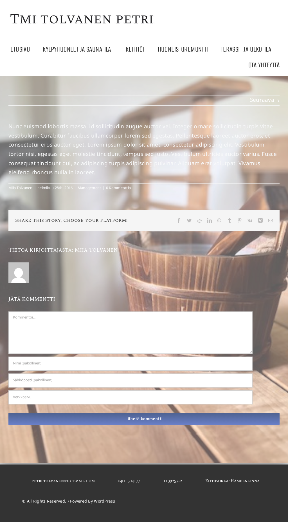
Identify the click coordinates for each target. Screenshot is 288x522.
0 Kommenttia (118, 188)
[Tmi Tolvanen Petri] (82, 13)
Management (89, 188)
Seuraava (262, 100)
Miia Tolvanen (20, 188)
